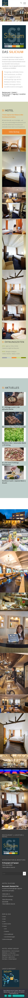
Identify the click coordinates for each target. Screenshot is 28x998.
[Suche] (20, 3)
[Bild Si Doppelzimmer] (14, 169)
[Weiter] (24, 14)
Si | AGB (5, 928)
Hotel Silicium (4, 957)
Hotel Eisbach (4, 959)
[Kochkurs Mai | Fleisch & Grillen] (14, 418)
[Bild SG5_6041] (14, 211)
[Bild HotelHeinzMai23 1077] (14, 195)
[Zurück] (3, 14)
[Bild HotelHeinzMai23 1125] (14, 226)
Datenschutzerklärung (18, 995)
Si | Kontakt (4, 916)
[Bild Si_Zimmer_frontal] (14, 144)
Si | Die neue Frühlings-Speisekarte (10, 464)
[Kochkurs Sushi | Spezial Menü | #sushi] (14, 472)
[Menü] (24, 3)
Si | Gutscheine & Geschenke (6, 923)
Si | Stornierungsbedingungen (8, 934)
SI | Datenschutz (6, 931)
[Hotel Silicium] (11, 3)
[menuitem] (20, 3)
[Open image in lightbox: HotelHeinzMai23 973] (22, 21)
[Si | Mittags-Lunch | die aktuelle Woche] (14, 399)
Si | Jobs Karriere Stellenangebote (7, 939)
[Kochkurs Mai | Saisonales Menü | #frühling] (14, 435)
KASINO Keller (4, 953)
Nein (10, 995)
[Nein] (26, 993)
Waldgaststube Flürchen (6, 955)
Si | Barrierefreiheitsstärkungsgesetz (9, 936)
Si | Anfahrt (4, 919)
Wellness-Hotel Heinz (6, 951)
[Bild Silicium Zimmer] (14, 287)
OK (5, 995)
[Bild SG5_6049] (14, 252)
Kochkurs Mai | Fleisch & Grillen (13, 427)
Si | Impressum (4, 926)
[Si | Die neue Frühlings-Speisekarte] (14, 454)
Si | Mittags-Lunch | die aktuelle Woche (11, 408)
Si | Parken (3, 921)
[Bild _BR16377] (14, 312)
